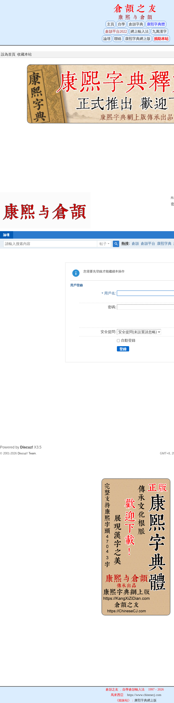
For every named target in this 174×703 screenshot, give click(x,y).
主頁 (110, 24)
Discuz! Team (27, 453)
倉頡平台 (148, 243)
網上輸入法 (139, 31)
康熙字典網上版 (137, 39)
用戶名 (109, 293)
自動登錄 (128, 340)
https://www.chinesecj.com (144, 695)
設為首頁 (8, 54)
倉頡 (135, 243)
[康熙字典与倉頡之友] (45, 210)
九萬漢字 (159, 31)
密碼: (112, 307)
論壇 (107, 39)
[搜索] (116, 244)
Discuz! (26, 447)
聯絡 (117, 39)
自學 (121, 24)
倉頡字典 (136, 24)
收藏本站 (24, 54)
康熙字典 (164, 243)
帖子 (103, 244)
